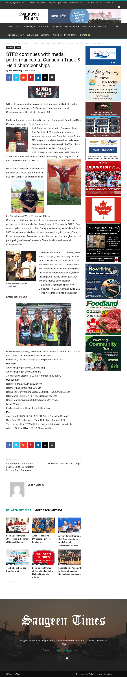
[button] (117, 26)
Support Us (108, 3)
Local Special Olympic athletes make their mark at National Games (17, 539)
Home (10, 26)
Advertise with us (106, 674)
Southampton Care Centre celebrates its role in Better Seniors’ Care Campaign (20, 467)
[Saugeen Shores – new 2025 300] (103, 64)
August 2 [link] (46, 424)
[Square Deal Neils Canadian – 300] (103, 261)
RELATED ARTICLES (18, 510)
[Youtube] (119, 7)
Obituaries (45, 34)
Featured (42, 26)
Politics (100, 26)
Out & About (32, 34)
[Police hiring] (103, 298)
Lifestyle (55, 26)
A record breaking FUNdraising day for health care (41, 539)
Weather (57, 34)
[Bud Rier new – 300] (103, 159)
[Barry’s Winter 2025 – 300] (103, 136)
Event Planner (70, 34)
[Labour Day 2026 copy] (103, 195)
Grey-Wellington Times (57, 3)
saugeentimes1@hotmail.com (69, 650)
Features (36, 532)
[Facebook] (115, 7)
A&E (18, 26)
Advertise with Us (93, 3)
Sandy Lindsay (15, 70)
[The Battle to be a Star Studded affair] (17, 557)
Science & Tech (15, 34)
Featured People (13, 532)
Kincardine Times (37, 3)
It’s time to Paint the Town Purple (64, 463)
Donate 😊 (85, 34)
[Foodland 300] (103, 334)
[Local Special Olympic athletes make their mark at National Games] (17, 525)
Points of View (70, 26)
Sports (27, 43)
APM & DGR (87, 26)
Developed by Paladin (86, 674)
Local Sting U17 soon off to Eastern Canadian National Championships (69, 571)
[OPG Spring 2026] (103, 370)
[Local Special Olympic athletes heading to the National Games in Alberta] (43, 557)
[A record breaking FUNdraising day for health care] (43, 525)
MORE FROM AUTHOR (49, 510)
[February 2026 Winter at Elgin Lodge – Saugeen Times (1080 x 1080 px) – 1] (103, 100)
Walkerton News (76, 3)
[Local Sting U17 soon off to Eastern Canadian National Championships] (69, 557)
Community (27, 26)
